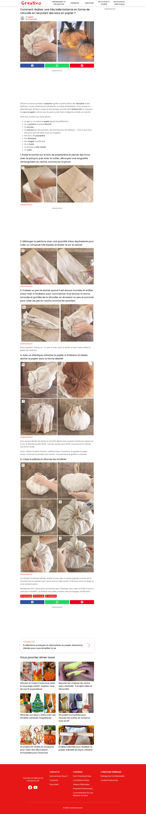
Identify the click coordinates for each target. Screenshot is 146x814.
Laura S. (30, 17)
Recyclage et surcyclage (119, 3)
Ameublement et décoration (59, 3)
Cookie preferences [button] (109, 780)
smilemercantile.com (26, 204)
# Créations (51, 596)
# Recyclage (26, 596)
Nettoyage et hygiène (104, 3)
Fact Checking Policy (82, 776)
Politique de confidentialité (112, 776)
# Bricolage (38, 596)
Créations (89, 3)
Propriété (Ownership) (83, 788)
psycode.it (54, 784)
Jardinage (74, 3)
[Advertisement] (57, 86)
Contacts (54, 780)
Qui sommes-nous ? (59, 776)
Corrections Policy (81, 780)
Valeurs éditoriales (81, 784)
